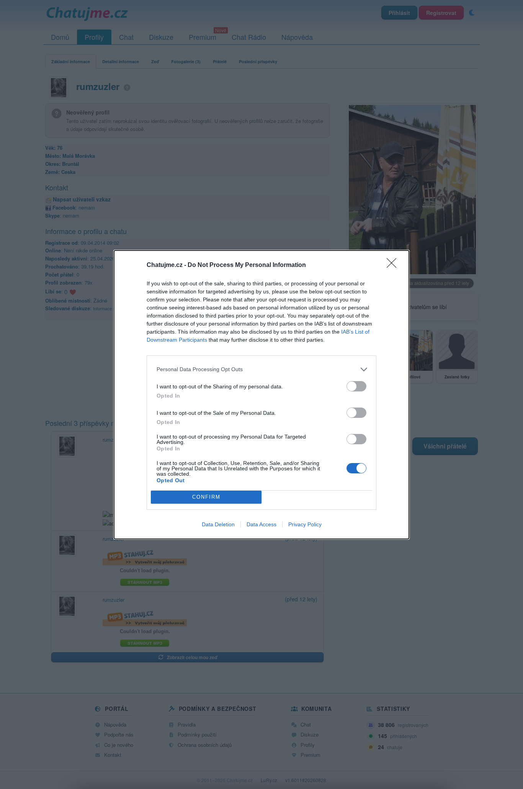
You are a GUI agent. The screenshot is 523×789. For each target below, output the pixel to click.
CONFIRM (206, 497)
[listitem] (261, 369)
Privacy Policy (305, 524)
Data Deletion (218, 524)
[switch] (356, 386)
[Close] (394, 265)
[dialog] (261, 394)
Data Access (261, 524)
